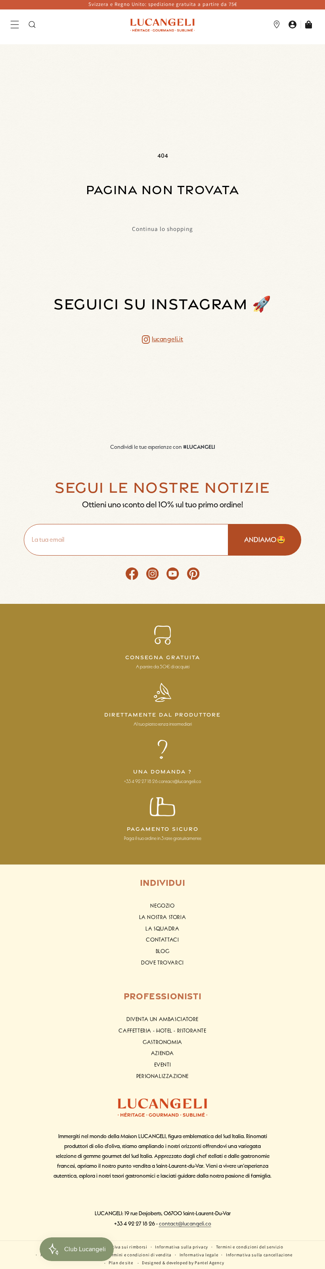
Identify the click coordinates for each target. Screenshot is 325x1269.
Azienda (162, 1053)
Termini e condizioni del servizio (249, 1247)
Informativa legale (199, 1255)
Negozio (162, 905)
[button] (14, 24)
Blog (162, 951)
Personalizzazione (162, 1076)
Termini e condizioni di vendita (139, 1255)
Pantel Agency (209, 1262)
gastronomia (162, 1042)
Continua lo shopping (162, 229)
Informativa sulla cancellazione (259, 1255)
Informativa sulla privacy (181, 1247)
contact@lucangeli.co (185, 1223)
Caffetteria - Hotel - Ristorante (162, 1030)
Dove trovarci (162, 962)
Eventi (162, 1064)
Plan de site (121, 1262)
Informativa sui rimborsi (121, 1247)
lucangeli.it (167, 339)
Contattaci (162, 939)
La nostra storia (162, 917)
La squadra (162, 928)
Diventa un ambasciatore (162, 1019)
